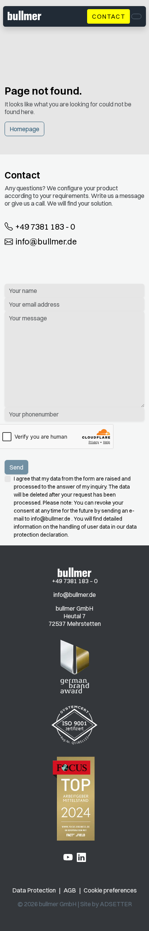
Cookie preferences (110, 890)
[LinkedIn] (81, 857)
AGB (69, 890)
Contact (108, 16)
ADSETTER (116, 904)
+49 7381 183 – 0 (74, 581)
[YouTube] (68, 857)
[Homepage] (74, 572)
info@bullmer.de (46, 242)
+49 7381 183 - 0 (45, 226)
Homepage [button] (24, 129)
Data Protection (34, 890)
